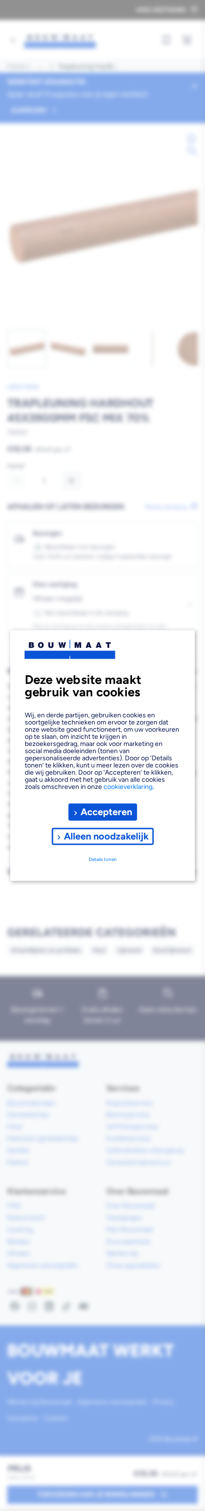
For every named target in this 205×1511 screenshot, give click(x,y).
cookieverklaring (128, 786)
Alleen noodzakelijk (106, 836)
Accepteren (106, 812)
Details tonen (103, 859)
